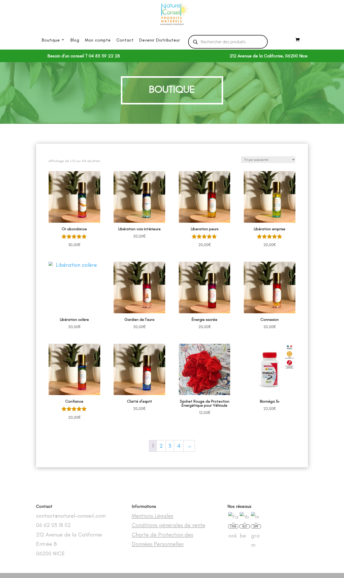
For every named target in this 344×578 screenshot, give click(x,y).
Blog (75, 40)
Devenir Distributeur (159, 40)
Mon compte (98, 40)
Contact (125, 40)
